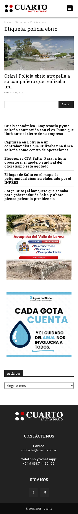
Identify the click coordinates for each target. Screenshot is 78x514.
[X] (45, 492)
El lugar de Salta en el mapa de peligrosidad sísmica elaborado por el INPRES (37, 178)
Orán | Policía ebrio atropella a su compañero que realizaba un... (37, 81)
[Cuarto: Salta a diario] (28, 8)
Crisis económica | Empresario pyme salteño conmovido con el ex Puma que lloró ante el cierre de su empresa (39, 130)
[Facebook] (33, 492)
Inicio (7, 22)
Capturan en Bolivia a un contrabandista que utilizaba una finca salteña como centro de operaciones (38, 146)
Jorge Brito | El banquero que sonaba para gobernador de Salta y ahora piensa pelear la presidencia (36, 195)
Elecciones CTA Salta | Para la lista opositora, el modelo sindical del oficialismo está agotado (35, 162)
